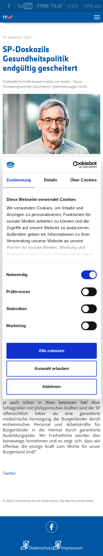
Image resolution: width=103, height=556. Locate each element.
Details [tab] (50, 180)
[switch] (89, 291)
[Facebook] (9, 6)
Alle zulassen (51, 350)
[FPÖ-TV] (50, 6)
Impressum (72, 548)
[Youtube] (25, 6)
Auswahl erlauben (51, 368)
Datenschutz (40, 548)
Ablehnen (51, 386)
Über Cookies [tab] (83, 180)
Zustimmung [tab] (18, 180)
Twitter (9, 473)
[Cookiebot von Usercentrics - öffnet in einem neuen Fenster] (73, 164)
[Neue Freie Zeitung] (73, 6)
